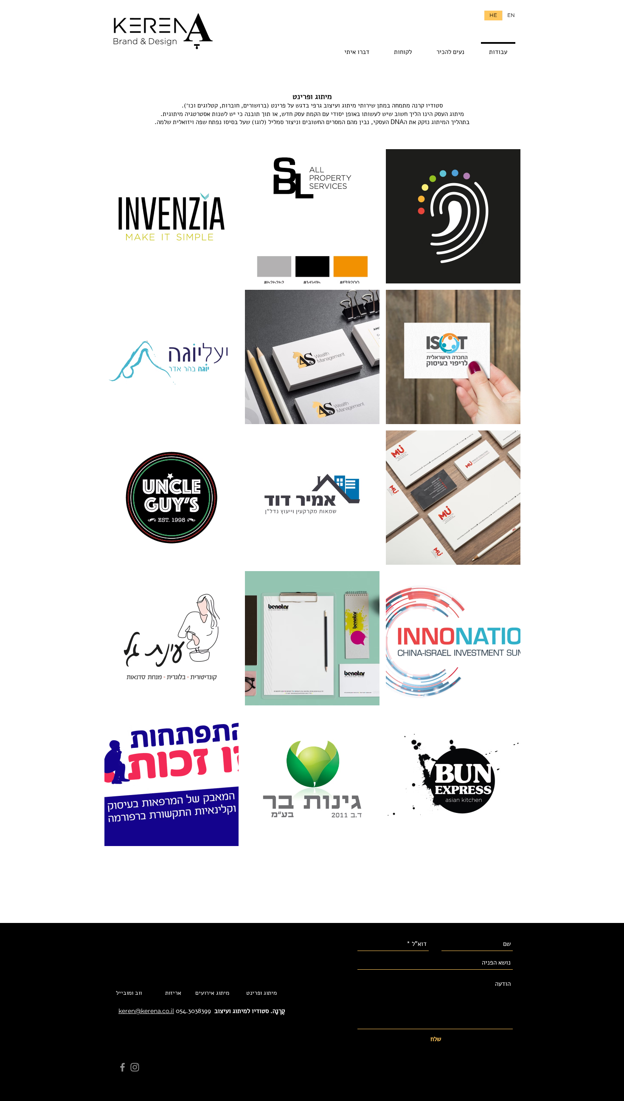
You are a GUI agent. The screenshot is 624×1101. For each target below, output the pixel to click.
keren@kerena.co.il (146, 1011)
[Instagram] (135, 1067)
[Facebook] (122, 1067)
